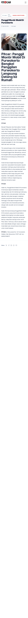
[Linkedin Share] (11, 245)
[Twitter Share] (6, 245)
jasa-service (9, 15)
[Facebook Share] (9, 245)
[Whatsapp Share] (14, 245)
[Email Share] (16, 245)
